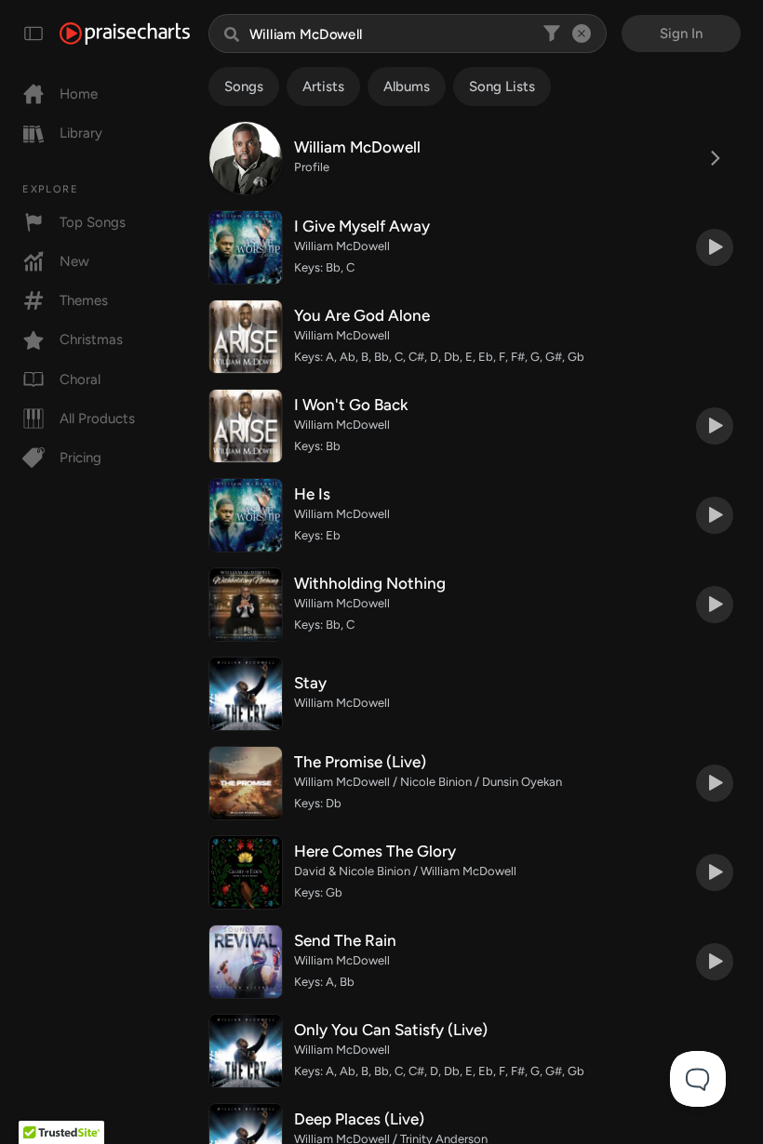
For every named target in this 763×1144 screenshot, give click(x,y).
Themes (84, 300)
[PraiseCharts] (125, 33)
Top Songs (93, 222)
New (74, 261)
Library (81, 133)
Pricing (80, 457)
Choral (80, 379)
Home (79, 94)
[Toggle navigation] (33, 33)
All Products (97, 418)
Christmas (91, 339)
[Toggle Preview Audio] (714, 247)
